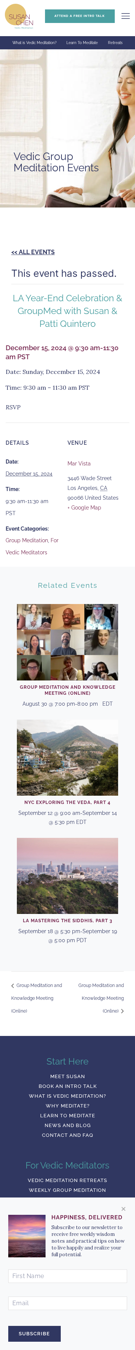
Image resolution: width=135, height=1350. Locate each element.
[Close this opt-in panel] (124, 1209)
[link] (126, 16)
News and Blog (68, 1125)
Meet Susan (67, 1076)
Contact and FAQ (67, 1135)
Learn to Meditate (67, 1115)
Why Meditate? (68, 1106)
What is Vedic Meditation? (34, 43)
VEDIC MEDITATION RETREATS (67, 1180)
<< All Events (33, 252)
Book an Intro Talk (68, 1086)
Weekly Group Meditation (67, 1190)
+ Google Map (84, 508)
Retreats (115, 43)
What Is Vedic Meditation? (67, 1096)
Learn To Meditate (82, 43)
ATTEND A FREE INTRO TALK (79, 16)
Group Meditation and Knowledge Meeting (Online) (36, 998)
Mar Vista (79, 464)
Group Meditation (27, 540)
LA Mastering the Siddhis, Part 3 (67, 920)
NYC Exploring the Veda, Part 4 (67, 802)
